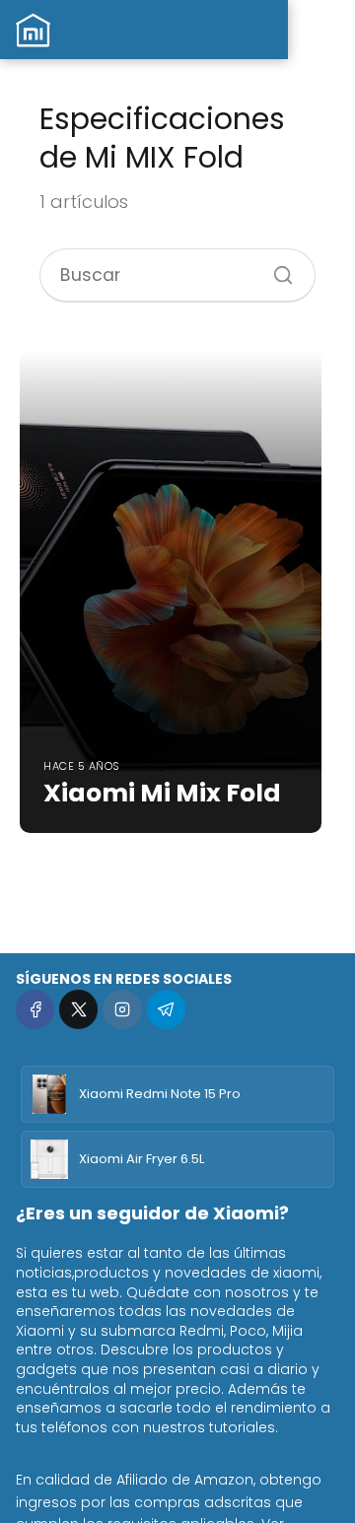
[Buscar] (276, 268)
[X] (78, 1009)
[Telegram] (166, 1009)
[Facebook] (35, 1009)
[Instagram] (122, 1009)
